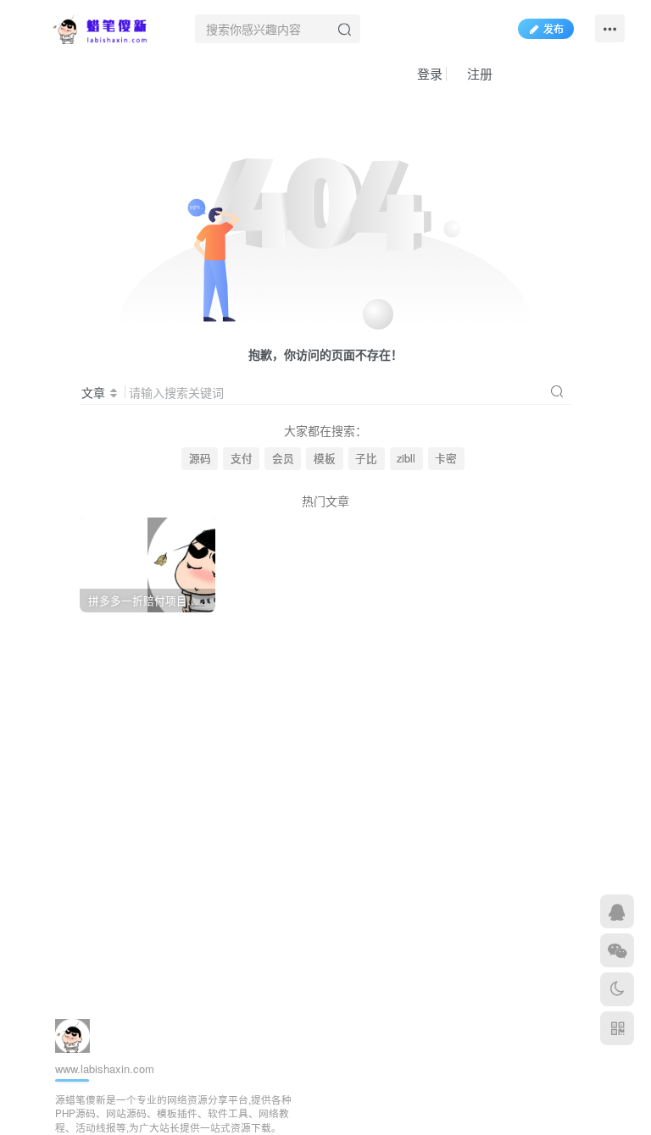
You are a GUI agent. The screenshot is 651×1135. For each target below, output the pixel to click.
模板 (325, 458)
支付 (242, 458)
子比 (366, 458)
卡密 (446, 458)
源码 (200, 458)
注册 (478, 73)
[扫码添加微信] (617, 950)
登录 (428, 73)
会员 (283, 458)
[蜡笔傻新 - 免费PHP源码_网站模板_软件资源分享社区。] (100, 26)
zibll (406, 458)
